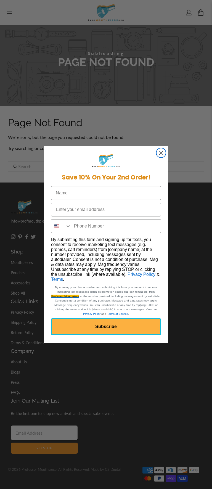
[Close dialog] (161, 153)
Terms (57, 279)
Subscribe (106, 326)
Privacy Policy (141, 274)
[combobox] (61, 226)
